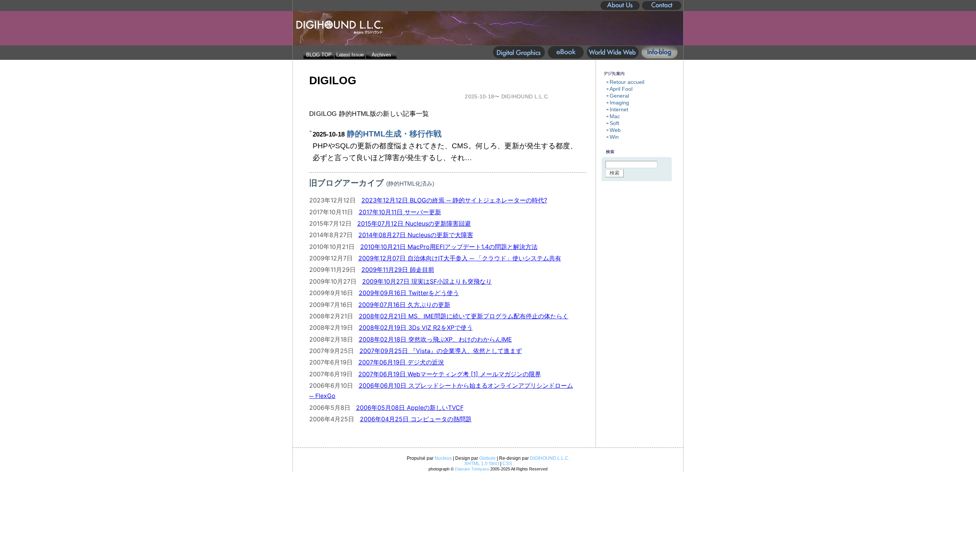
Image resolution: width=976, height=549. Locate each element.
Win (614, 137)
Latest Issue (350, 55)
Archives (381, 55)
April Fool (621, 89)
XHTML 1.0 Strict (481, 463)
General (619, 96)
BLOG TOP (319, 55)
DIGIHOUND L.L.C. (550, 458)
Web (615, 130)
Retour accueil (627, 82)
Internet (619, 109)
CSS (507, 463)
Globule (487, 458)
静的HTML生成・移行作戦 (394, 133)
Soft (614, 123)
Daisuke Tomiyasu (472, 469)
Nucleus (443, 458)
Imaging (619, 103)
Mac (615, 116)
